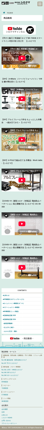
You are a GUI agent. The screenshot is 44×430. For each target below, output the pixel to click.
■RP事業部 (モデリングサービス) (13, 299)
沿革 (3, 412)
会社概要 (5, 409)
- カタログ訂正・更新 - (10, 331)
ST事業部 (5, 395)
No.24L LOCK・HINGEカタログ (12, 370)
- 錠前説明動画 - (8, 323)
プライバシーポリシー (9, 423)
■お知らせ (6, 295)
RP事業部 (5, 382)
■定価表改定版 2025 (9, 315)
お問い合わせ (6, 420)
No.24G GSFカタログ (9, 372)
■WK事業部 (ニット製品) (11, 311)
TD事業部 (5, 388)
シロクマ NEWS (7, 418)
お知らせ (5, 415)
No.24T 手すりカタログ (10, 363)
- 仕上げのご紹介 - (9, 327)
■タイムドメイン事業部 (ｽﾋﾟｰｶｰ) (13, 303)
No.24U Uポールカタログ (10, 375)
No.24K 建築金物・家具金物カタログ (14, 360)
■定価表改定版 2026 (9, 319)
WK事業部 (5, 401)
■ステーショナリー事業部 (11, 307)
